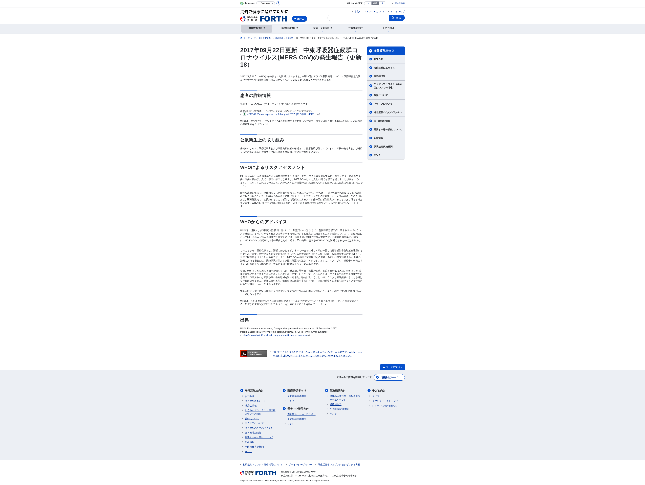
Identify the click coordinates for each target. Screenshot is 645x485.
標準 (375, 3)
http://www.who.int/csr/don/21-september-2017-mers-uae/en (275, 335)
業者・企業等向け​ (298, 408)
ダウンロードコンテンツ (385, 401)
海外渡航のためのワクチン (388, 112)
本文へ (357, 11)
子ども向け (379, 390)
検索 (399, 17)
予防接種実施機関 (383, 146)
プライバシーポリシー (300, 464)
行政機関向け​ (338, 390)
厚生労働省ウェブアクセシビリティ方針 (339, 464)
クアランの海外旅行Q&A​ (385, 405)
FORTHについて (376, 11)
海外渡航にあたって (384, 67)
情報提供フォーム (390, 377)
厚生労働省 (400, 3)
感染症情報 (379, 76)
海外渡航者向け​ (384, 50)
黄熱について (381, 95)
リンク (377, 155)
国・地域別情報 (382, 121)
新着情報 (378, 138)
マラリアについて (383, 103)
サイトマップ (398, 11)
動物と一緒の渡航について (388, 129)
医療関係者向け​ (296, 390)
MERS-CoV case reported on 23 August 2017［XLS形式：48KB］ (282, 114)
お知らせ (378, 59)
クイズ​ (375, 396)
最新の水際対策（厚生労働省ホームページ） (345, 398)
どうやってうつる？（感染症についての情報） (388, 86)
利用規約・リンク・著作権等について (263, 464)
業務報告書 (335, 404)
